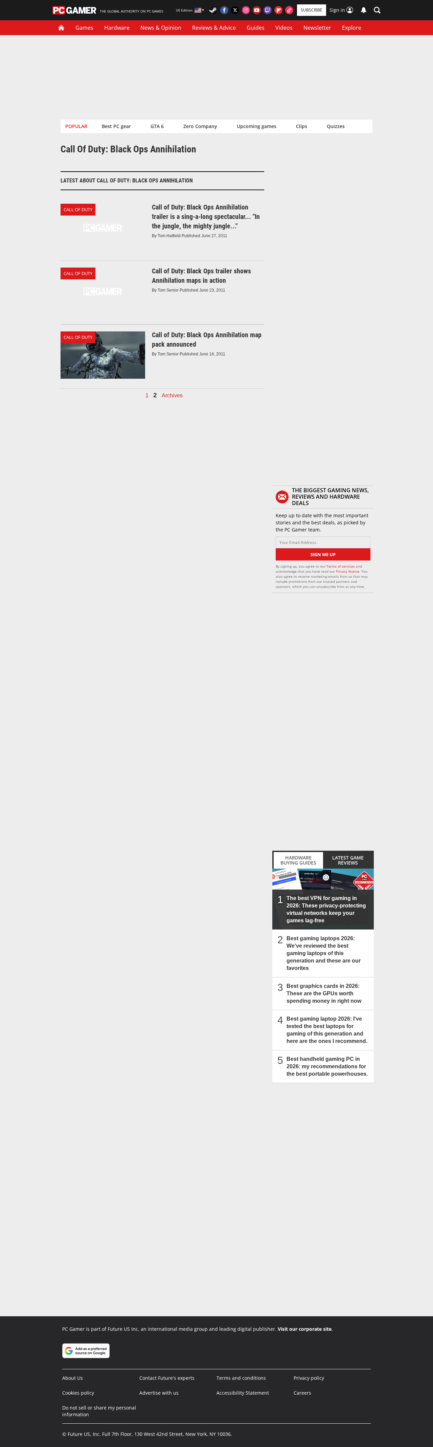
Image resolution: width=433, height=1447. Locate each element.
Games (84, 27)
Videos (284, 27)
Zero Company (200, 126)
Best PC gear (116, 126)
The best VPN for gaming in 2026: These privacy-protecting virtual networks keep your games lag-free (326, 909)
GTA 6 (157, 126)
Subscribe (311, 10)
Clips (301, 126)
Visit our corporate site (305, 1329)
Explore (351, 27)
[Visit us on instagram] (246, 10)
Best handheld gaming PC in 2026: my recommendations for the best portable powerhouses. (327, 1066)
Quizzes (336, 126)
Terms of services (341, 566)
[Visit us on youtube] (257, 10)
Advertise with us (159, 1393)
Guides (256, 27)
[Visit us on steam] (213, 10)
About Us (72, 1378)
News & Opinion (160, 27)
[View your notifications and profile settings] (363, 10)
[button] (377, 10)
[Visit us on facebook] (224, 10)
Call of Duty (78, 209)
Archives (172, 395)
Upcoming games (256, 126)
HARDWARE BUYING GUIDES (298, 860)
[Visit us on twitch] (268, 10)
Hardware (117, 27)
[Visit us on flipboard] (278, 10)
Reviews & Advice (214, 27)
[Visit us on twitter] (235, 10)
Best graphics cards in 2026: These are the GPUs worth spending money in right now (324, 993)
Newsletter (317, 27)
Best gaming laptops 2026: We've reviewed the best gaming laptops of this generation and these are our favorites (324, 953)
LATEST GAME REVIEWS (348, 860)
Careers (302, 1393)
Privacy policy (309, 1378)
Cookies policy (78, 1393)
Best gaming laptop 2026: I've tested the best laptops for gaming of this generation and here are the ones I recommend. (327, 1030)
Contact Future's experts (167, 1378)
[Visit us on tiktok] (289, 10)
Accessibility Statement (242, 1393)
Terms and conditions (241, 1378)
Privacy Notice (347, 571)
